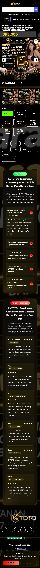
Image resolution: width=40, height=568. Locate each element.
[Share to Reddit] (29, 529)
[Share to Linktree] (16, 529)
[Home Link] (15, 4)
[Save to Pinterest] (23, 529)
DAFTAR (11, 563)
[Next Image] (36, 60)
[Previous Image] (4, 60)
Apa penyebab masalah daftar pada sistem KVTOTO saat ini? (16, 212)
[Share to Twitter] (4, 529)
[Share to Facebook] (10, 529)
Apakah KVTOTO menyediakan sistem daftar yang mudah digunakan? (17, 255)
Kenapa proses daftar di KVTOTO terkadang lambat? (16, 269)
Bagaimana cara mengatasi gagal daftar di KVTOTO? (17, 243)
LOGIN (29, 563)
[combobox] (18, 9)
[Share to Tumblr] (35, 529)
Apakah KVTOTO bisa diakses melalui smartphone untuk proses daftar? (17, 284)
